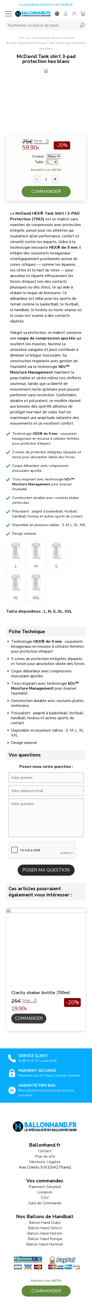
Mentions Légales (44, 1162)
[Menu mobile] (8, 14)
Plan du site (45, 1156)
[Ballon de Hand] (33, 13)
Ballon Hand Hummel (44, 1244)
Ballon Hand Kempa (45, 1239)
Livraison (44, 1192)
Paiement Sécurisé (45, 1187)
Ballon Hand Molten (44, 1233)
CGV (45, 1197)
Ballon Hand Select (45, 1228)
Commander (46, 191)
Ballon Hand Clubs (45, 1222)
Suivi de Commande (45, 1203)
